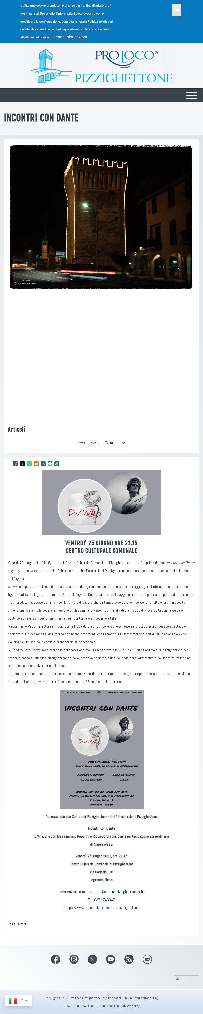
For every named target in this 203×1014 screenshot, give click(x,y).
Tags (11, 924)
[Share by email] (36, 463)
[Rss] (129, 959)
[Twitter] (92, 959)
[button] (56, 463)
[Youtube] (110, 959)
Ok (176, 10)
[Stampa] (50, 463)
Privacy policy (130, 1006)
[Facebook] (56, 959)
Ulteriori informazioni (69, 37)
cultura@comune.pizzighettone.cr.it (116, 891)
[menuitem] (81, 443)
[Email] (147, 959)
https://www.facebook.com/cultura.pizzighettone (101, 907)
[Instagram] (74, 959)
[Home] (101, 65)
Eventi (22, 924)
